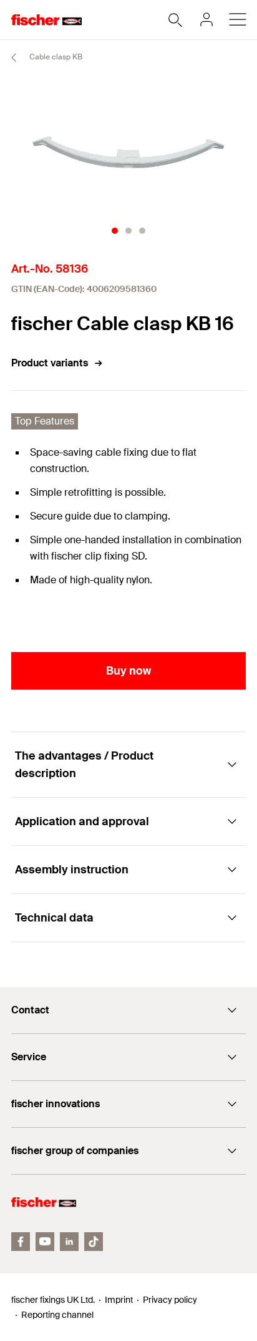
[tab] (115, 231)
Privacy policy (170, 1299)
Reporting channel (57, 1314)
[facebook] (20, 1241)
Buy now (128, 670)
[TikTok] (93, 1241)
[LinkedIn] (69, 1241)
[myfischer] (206, 19)
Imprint (119, 1299)
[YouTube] (45, 1241)
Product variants (49, 362)
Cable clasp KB (54, 57)
